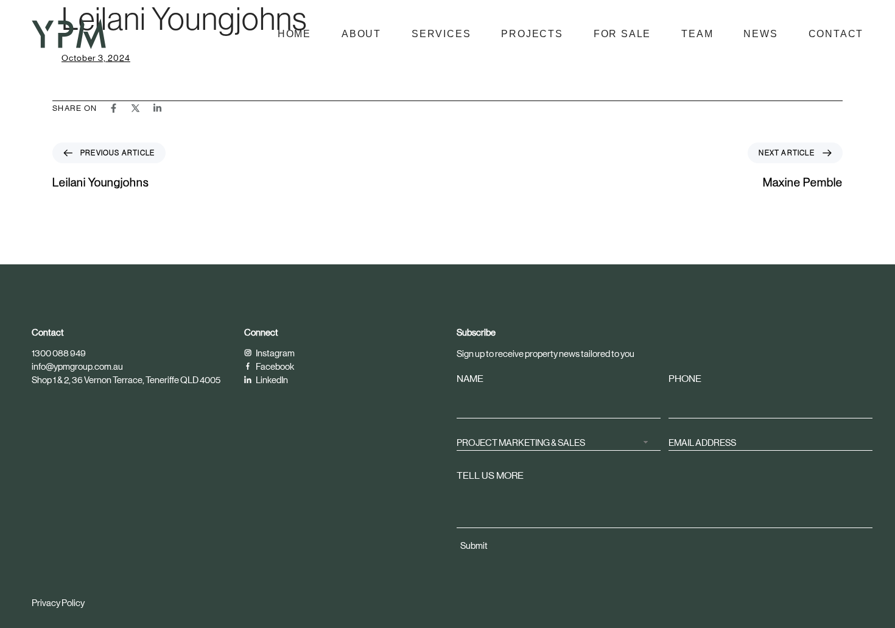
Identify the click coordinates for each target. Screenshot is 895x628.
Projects (532, 34)
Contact (836, 34)
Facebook (274, 366)
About (361, 34)
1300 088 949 (59, 353)
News (760, 34)
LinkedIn (271, 380)
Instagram (274, 353)
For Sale (622, 34)
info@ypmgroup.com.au (77, 366)
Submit (474, 545)
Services (441, 34)
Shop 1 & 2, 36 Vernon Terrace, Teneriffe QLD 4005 (126, 380)
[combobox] (559, 441)
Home (294, 34)
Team (697, 34)
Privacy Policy (58, 603)
